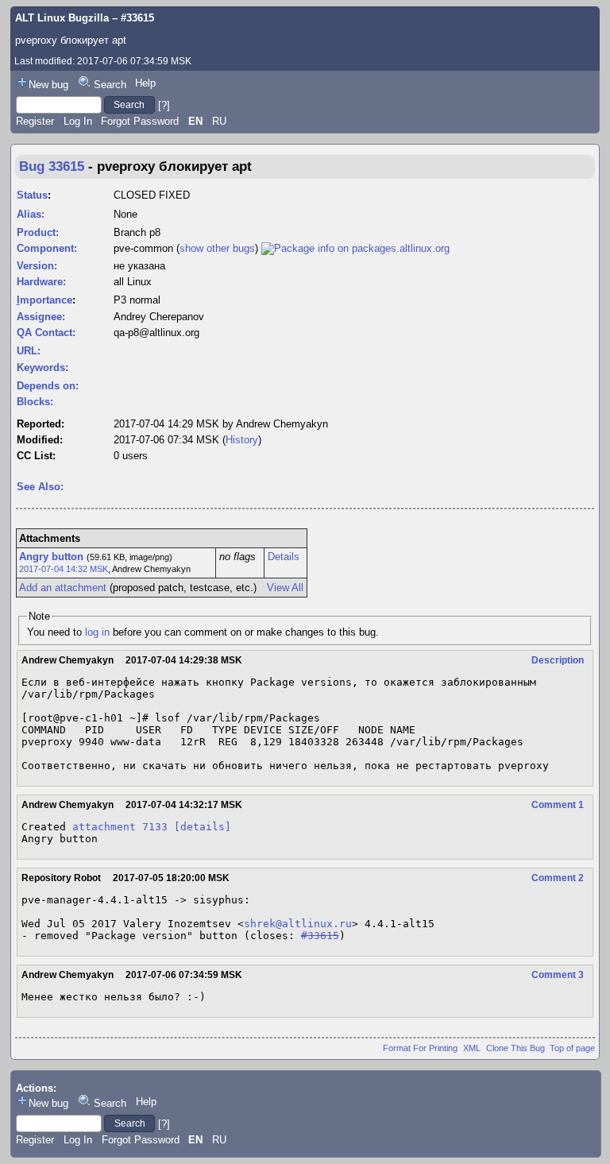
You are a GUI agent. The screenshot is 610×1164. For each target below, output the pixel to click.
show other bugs (217, 248)
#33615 (320, 936)
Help (145, 83)
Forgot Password (140, 121)
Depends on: (48, 386)
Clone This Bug (515, 1048)
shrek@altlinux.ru (298, 924)
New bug (48, 85)
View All (285, 588)
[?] (164, 104)
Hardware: (41, 282)
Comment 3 (557, 974)
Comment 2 (557, 878)
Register (35, 121)
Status (32, 195)
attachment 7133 (120, 827)
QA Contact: (46, 332)
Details (283, 557)
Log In (78, 121)
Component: (47, 248)
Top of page (572, 1048)
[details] (202, 827)
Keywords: (42, 367)
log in (97, 632)
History (242, 440)
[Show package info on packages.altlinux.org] (355, 248)
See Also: (40, 487)
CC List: (36, 456)
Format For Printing (420, 1048)
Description (557, 660)
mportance (44, 300)
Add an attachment (62, 588)
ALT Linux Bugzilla (62, 18)
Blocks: (35, 402)
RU (219, 121)
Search (110, 85)
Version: (37, 266)
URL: (29, 351)
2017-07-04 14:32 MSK (63, 569)
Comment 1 (557, 804)
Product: (38, 232)
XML (472, 1048)
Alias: (30, 214)
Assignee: (41, 317)
